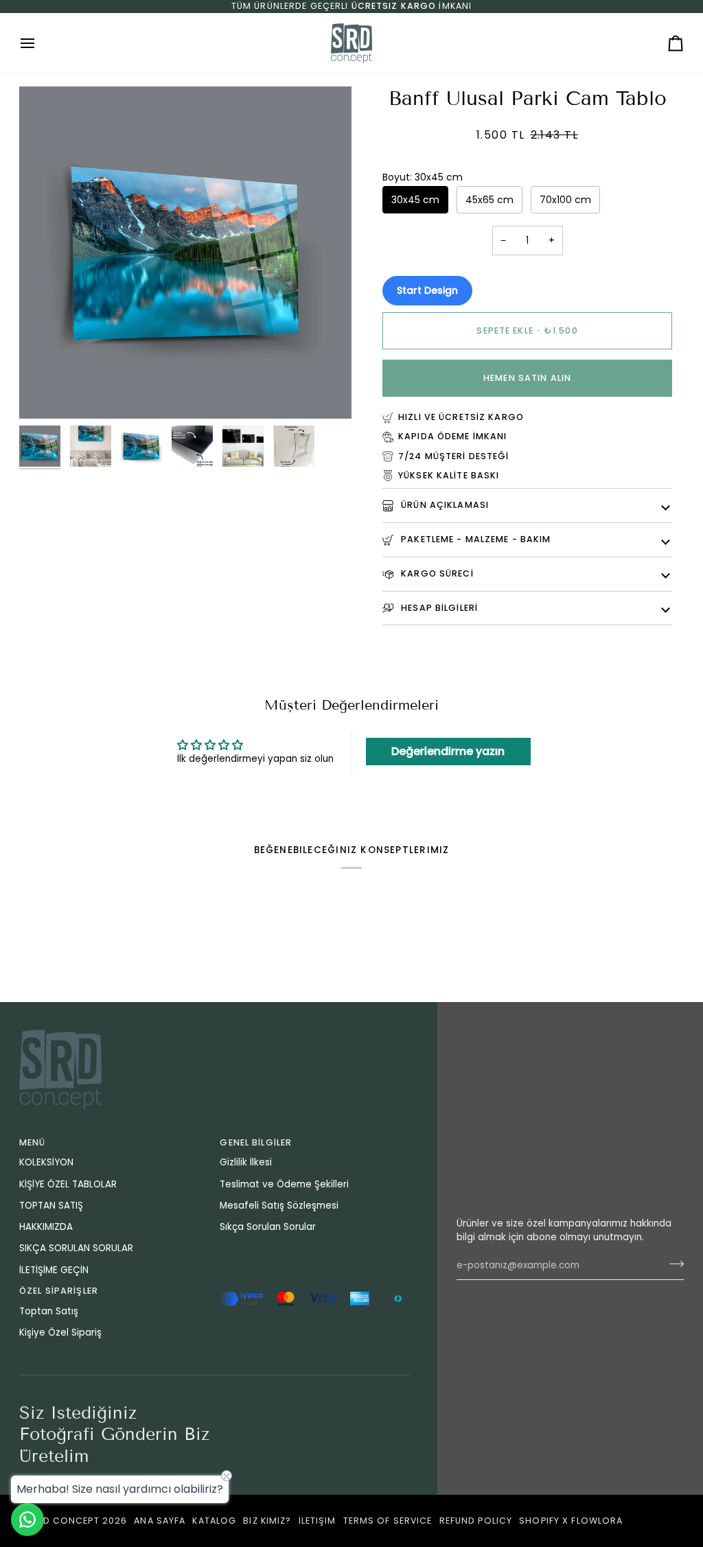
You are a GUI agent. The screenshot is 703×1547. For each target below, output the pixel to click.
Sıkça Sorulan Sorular (268, 1226)
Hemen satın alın (527, 378)
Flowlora (597, 1520)
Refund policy (476, 1520)
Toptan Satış (48, 1311)
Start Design (427, 290)
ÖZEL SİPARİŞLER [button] (58, 1290)
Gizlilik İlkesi (246, 1162)
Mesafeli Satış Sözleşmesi (279, 1205)
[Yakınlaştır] (45, 393)
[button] (314, 1288)
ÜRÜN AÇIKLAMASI (443, 505)
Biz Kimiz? (267, 1520)
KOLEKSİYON (46, 1162)
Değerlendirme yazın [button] (448, 751)
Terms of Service (388, 1520)
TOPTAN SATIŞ (51, 1205)
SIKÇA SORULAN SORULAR (76, 1248)
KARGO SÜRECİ (436, 573)
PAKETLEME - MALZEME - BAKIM (474, 539)
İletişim (317, 1520)
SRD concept (64, 1520)
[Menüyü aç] (39, 43)
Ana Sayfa (159, 1520)
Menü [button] (32, 1142)
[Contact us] (27, 1519)
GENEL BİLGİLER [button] (256, 1142)
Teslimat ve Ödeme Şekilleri (284, 1184)
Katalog (214, 1520)
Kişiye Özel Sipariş (60, 1332)
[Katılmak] (672, 1264)
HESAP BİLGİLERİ (438, 608)
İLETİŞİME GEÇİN (54, 1270)
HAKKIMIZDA (46, 1226)
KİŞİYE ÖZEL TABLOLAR (68, 1184)
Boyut (422, 177)
